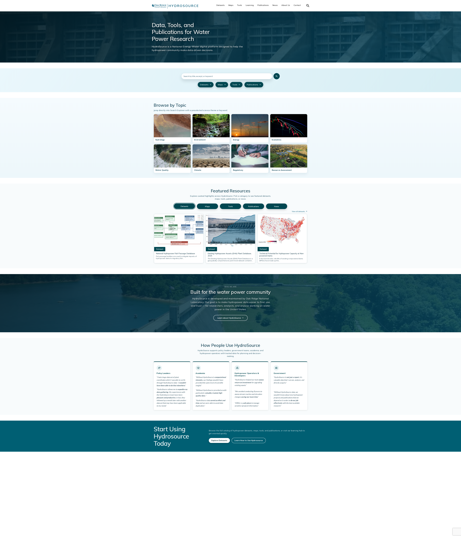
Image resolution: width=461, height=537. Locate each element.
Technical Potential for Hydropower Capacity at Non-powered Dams (281, 254)
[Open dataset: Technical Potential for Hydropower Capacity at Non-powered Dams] (282, 231)
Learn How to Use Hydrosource (248, 440)
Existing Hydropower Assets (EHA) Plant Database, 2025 (230, 254)
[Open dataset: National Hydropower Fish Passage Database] (178, 231)
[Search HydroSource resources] (276, 76)
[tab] (184, 206)
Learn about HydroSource (229, 318)
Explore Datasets (219, 440)
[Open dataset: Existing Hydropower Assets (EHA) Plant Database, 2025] (230, 231)
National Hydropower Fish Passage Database (175, 253)
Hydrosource (184, 6)
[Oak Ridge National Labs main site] (159, 6)
